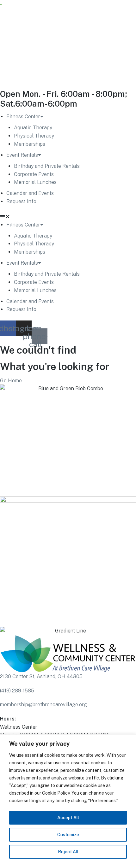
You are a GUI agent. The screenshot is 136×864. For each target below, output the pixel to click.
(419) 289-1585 (17, 691)
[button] (68, 217)
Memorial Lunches (35, 182)
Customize (68, 834)
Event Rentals (22, 155)
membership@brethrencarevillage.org (43, 705)
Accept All (68, 817)
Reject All (68, 851)
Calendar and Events (30, 193)
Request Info (21, 201)
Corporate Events (34, 174)
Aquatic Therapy (33, 128)
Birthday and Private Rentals (47, 166)
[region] (68, 799)
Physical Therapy (34, 136)
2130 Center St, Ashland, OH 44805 (41, 676)
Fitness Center (23, 117)
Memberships (29, 144)
